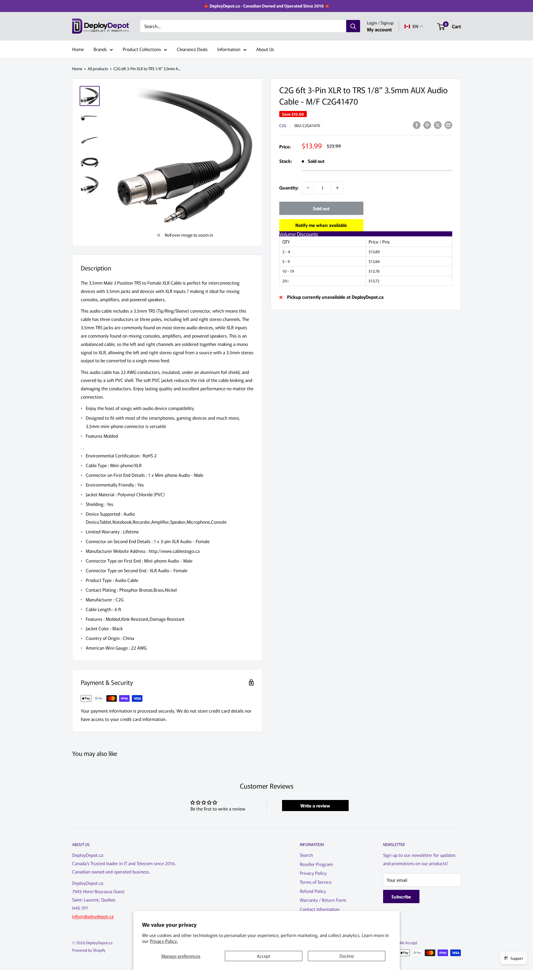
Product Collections (142, 49)
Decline (347, 956)
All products (98, 68)
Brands (100, 49)
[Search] (353, 26)
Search (306, 855)
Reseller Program (316, 864)
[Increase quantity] (337, 188)
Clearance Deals (192, 49)
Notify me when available (321, 225)
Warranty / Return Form (323, 899)
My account (379, 29)
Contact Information (320, 909)
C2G (282, 125)
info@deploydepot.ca (93, 916)
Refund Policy (313, 891)
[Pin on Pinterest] (427, 124)
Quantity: (288, 187)
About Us (265, 49)
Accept (263, 956)
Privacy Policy (313, 873)
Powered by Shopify (88, 950)
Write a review (315, 805)
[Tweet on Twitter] (438, 124)
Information (228, 49)
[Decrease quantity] (308, 188)
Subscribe (401, 896)
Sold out (321, 208)
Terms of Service (315, 881)
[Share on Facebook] (417, 124)
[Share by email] (448, 124)
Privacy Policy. (164, 941)
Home (78, 49)
